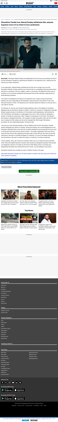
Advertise (3, 289)
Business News (4, 336)
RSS (45, 405)
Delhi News (3, 354)
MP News (3, 360)
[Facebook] (2, 382)
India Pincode (4, 312)
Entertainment (28, 6)
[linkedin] (16, 382)
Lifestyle (45, 6)
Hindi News (3, 297)
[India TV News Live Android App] (7, 390)
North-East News (5, 362)
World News (4, 322)
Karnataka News (5, 374)
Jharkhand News (5, 358)
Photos (39, 6)
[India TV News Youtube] (56, 0)
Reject (34, 420)
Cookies (4, 418)
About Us (3, 287)
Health (50, 6)
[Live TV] (55, 3)
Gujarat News (4, 370)
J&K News (3, 372)
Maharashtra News (33, 352)
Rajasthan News (32, 354)
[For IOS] (19, 398)
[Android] (52, 0)
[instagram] (9, 382)
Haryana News (4, 356)
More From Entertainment (29, 187)
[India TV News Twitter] (55, 0)
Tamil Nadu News (5, 364)
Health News (4, 338)
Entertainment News (5, 328)
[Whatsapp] (53, 74)
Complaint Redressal (6, 291)
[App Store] (19, 390)
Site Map (14, 405)
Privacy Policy (29, 405)
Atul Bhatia (10, 27)
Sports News (4, 330)
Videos (7, 6)
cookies (53, 418)
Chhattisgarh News (5, 368)
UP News (3, 366)
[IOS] (50, 0)
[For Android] (7, 398)
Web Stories (4, 303)
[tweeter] (6, 382)
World (16, 6)
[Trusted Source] (12, 74)
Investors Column (5, 295)
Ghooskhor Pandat (6, 167)
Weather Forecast (5, 310)
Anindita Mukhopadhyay (23, 27)
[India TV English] (30, 3)
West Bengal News (33, 358)
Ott (12, 19)
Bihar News (3, 352)
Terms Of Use (21, 405)
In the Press (4, 293)
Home (2, 6)
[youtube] (13, 382)
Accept (25, 420)
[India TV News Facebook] (54, 0)
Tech (34, 6)
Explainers (3, 334)
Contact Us (3, 285)
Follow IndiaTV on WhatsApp (28, 171)
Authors (3, 301)
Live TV (3, 299)
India (12, 6)
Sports (21, 6)
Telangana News (33, 356)
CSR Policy (36, 405)
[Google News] (4, 74)
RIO (42, 405)
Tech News (3, 332)
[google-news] (20, 382)
